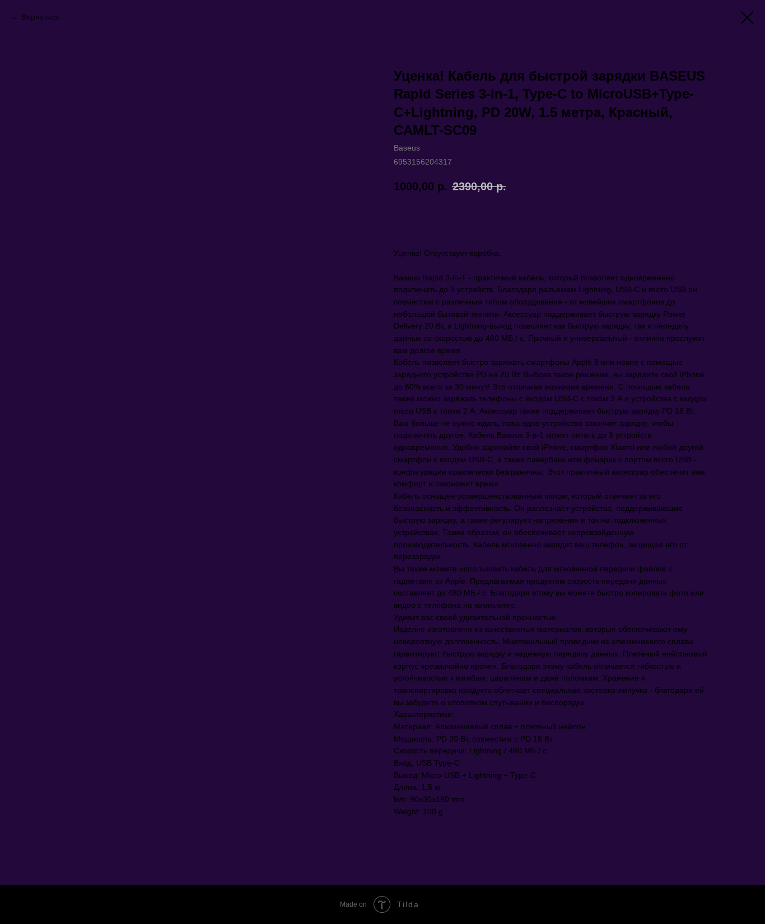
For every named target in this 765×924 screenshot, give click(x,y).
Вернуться (40, 16)
